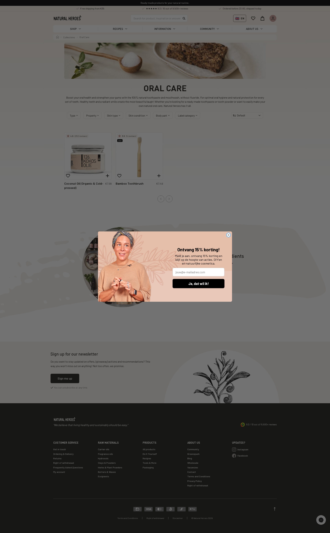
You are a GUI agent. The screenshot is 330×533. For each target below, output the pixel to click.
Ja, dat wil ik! (198, 284)
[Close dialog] (228, 235)
